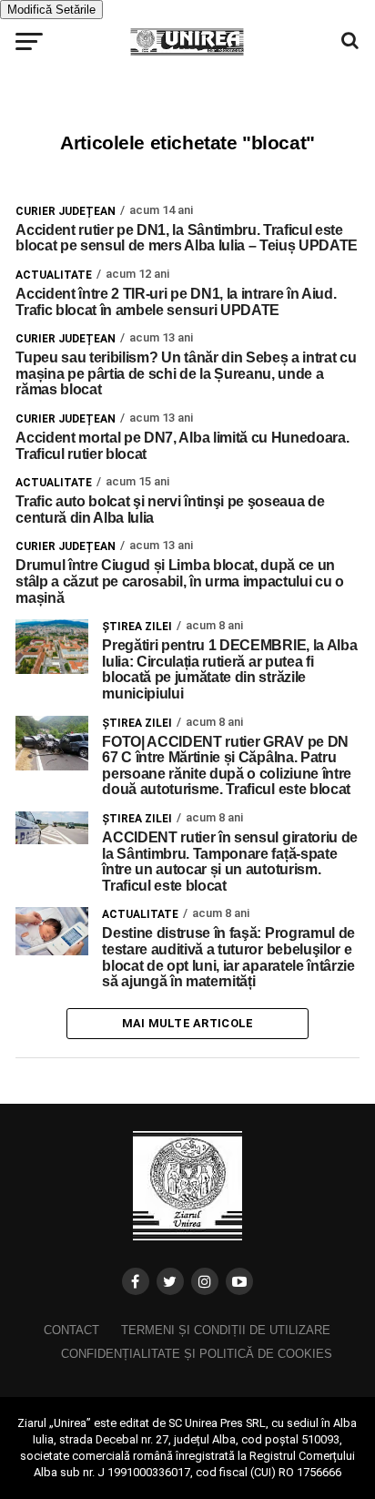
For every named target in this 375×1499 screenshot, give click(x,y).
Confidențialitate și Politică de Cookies (196, 1354)
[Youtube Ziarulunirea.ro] (239, 1281)
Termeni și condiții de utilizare (225, 1330)
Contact (71, 1330)
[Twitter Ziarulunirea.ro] (170, 1281)
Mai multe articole (188, 1023)
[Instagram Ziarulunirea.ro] (204, 1281)
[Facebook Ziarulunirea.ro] (135, 1281)
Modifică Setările (51, 9)
